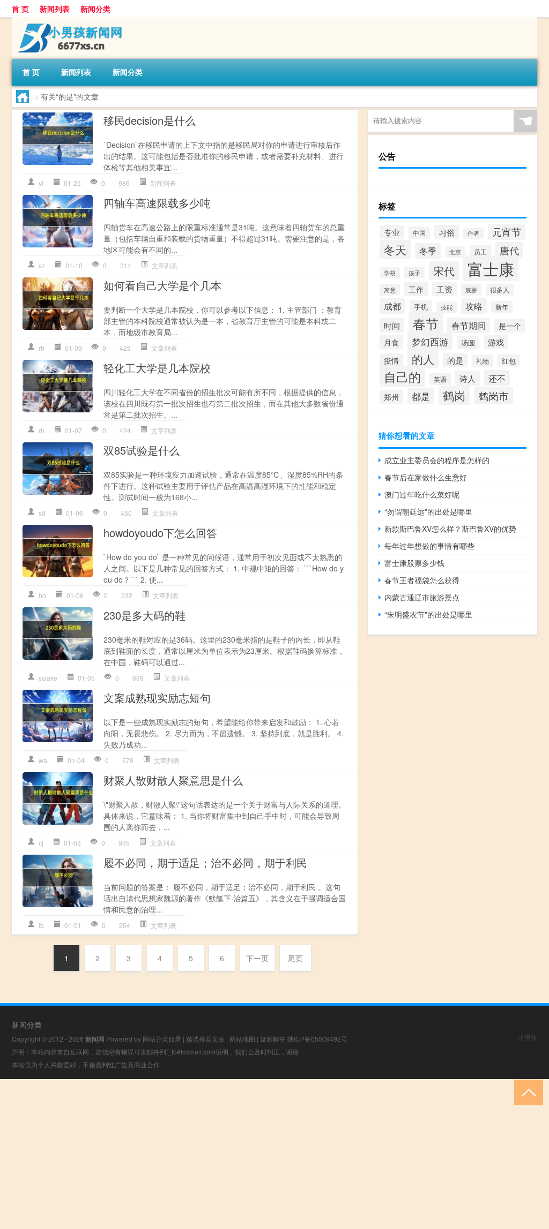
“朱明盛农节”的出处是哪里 (428, 614)
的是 (455, 360)
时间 (392, 325)
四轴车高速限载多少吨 (157, 202)
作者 (473, 233)
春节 (426, 323)
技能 (446, 307)
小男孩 (527, 1037)
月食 (391, 342)
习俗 (447, 232)
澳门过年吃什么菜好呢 (421, 494)
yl (41, 182)
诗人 (467, 378)
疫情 (391, 360)
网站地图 (242, 1038)
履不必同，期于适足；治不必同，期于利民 (205, 862)
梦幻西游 (430, 341)
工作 (416, 289)
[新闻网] (68, 21)
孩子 (414, 272)
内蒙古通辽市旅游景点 (421, 597)
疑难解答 (273, 1038)
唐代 (509, 250)
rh (41, 347)
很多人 (499, 289)
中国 (419, 232)
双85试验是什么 (141, 450)
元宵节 (506, 231)
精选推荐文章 (205, 1038)
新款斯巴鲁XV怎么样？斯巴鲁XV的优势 (450, 528)
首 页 (20, 8)
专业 (392, 232)
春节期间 (468, 325)
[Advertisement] (274, 1154)
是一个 (510, 325)
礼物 (482, 361)
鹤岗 (454, 395)
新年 (501, 307)
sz (42, 265)
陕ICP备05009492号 (317, 1038)
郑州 (391, 396)
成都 (392, 305)
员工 (480, 252)
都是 (421, 396)
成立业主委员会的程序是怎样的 (436, 460)
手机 (421, 306)
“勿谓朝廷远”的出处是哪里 (428, 511)
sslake (48, 677)
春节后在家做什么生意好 (425, 477)
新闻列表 (55, 8)
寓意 (390, 289)
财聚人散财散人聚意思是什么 (173, 780)
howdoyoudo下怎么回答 (160, 532)
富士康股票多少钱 (414, 562)
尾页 (295, 958)
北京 (455, 252)
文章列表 (164, 265)
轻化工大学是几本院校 (157, 367)
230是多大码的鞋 (144, 615)
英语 (440, 379)
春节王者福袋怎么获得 (421, 580)
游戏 (496, 342)
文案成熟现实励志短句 (157, 697)
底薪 (471, 289)
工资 (444, 289)
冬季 (427, 251)
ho (42, 595)
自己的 (402, 377)
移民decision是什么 (149, 120)
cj (41, 842)
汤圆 (468, 342)
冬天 (395, 250)
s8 (42, 512)
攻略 (474, 306)
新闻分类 (95, 8)
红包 (509, 361)
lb (41, 925)
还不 (497, 378)
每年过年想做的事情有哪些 (429, 545)
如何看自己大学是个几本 (162, 285)
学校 (390, 273)
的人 (423, 359)
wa (43, 760)
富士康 (491, 268)
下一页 (257, 958)
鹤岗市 (493, 395)
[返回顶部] (526, 1092)
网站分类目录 (162, 1038)
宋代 (444, 270)
